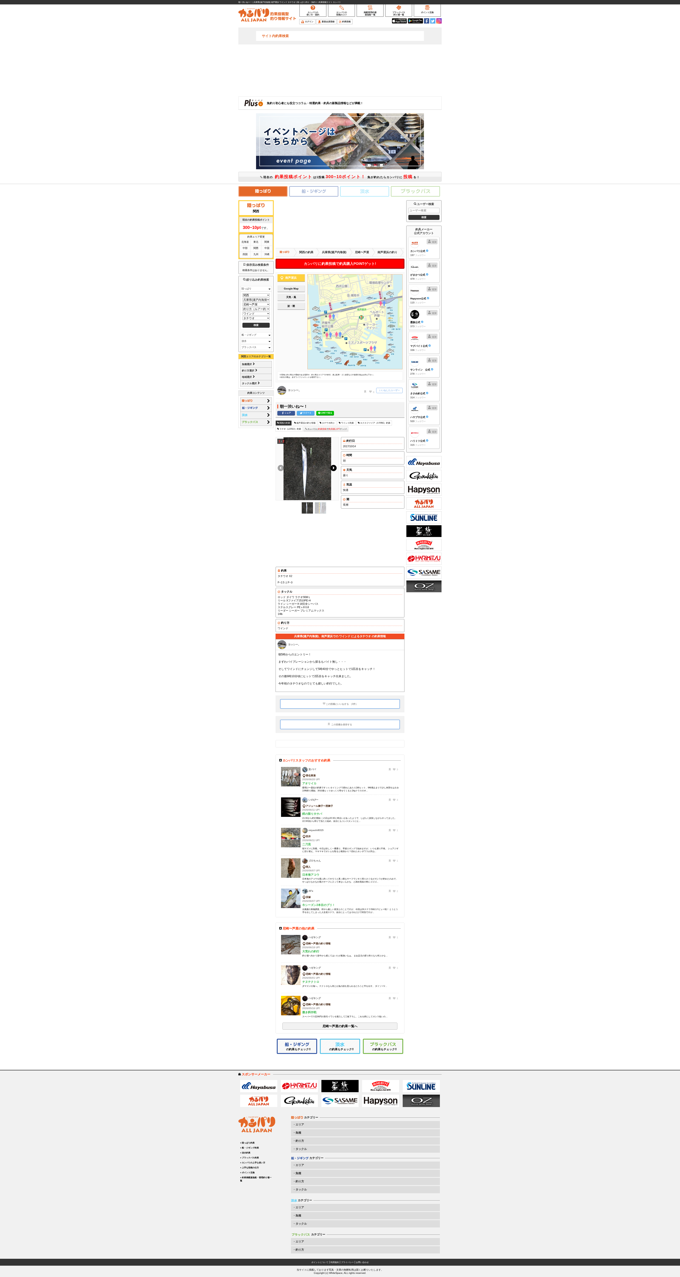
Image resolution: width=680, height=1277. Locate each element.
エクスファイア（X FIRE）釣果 (375, 423)
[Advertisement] (340, 70)
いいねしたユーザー (389, 390)
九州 (255, 254)
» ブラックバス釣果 (249, 1157)
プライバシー (347, 1262)
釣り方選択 (248, 370)
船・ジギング (249, 334)
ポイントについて (319, 1262)
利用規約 (334, 1262)
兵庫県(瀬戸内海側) (334, 252)
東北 (255, 241)
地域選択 (247, 377)
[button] (332, 469)
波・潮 (291, 306)
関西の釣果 (306, 252)
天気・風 (291, 297)
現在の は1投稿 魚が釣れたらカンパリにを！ (341, 176)
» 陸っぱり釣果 (247, 1143)
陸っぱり (246, 288)
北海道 (245, 241)
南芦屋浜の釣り (387, 252)
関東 (266, 241)
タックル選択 (249, 383)
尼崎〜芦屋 (362, 252)
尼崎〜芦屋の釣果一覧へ (340, 1026)
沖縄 (266, 254)
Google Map (291, 288)
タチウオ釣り (328, 423)
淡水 (244, 341)
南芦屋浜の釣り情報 (306, 423)
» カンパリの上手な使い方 (252, 1162)
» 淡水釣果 (245, 1152)
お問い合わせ (362, 1262)
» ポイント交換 (247, 1172)
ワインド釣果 (347, 423)
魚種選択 (247, 364)
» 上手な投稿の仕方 (249, 1167)
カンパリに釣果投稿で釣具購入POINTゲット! (340, 264)
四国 (245, 254)
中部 (245, 248)
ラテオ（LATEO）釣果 (290, 429)
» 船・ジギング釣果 (249, 1148)
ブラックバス (249, 347)
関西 (255, 248)
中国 (266, 248)
